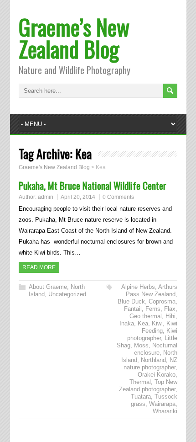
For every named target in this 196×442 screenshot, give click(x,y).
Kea (143, 323)
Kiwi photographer (152, 334)
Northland (153, 360)
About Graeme (48, 286)
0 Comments (118, 197)
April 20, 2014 (78, 197)
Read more (39, 267)
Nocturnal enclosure (155, 349)
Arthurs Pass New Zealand (151, 290)
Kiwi (157, 323)
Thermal (140, 381)
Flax (169, 308)
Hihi (170, 316)
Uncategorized (67, 294)
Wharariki (165, 411)
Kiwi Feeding (159, 327)
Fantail (133, 308)
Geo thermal (145, 316)
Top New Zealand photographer (148, 385)
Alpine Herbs (138, 286)
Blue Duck (131, 301)
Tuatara (141, 396)
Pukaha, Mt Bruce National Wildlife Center (92, 185)
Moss (141, 345)
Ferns (152, 308)
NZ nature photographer (150, 364)
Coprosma (162, 301)
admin (45, 197)
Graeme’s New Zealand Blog (74, 38)
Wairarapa (162, 403)
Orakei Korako (156, 374)
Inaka (126, 323)
